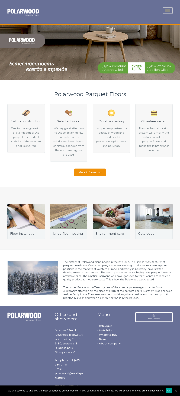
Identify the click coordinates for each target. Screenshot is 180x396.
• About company (109, 343)
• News (101, 339)
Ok (169, 390)
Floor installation (23, 234)
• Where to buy (107, 334)
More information (90, 172)
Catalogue (146, 234)
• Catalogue (104, 326)
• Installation (105, 330)
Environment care (109, 234)
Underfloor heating (68, 234)
